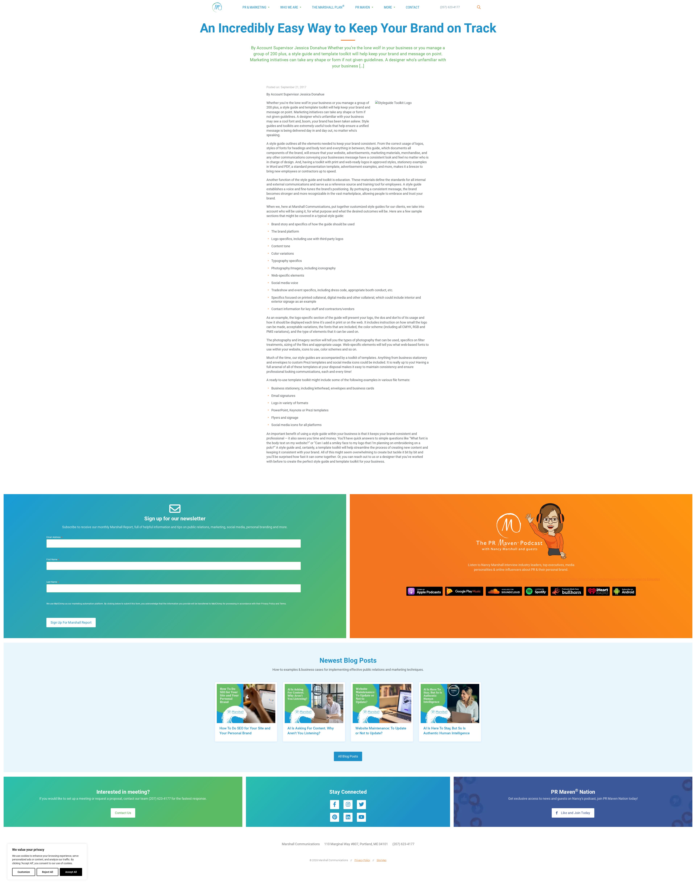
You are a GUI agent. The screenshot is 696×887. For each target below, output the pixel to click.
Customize (24, 872)
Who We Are (289, 7)
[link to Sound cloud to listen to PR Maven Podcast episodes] (504, 591)
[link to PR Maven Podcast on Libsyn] (624, 591)
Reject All (47, 872)
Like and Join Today (575, 813)
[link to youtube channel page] (361, 817)
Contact (412, 7)
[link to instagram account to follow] (348, 804)
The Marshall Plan (328, 6)
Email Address (54, 537)
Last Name (52, 582)
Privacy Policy (362, 860)
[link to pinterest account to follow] (334, 817)
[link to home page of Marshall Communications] (217, 7)
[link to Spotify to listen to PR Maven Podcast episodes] (536, 591)
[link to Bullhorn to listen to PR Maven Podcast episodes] (567, 591)
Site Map (381, 860)
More (388, 7)
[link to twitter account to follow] (361, 804)
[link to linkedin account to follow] (348, 817)
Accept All (71, 872)
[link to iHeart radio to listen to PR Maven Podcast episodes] (598, 591)
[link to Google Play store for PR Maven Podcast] (464, 591)
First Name (52, 559)
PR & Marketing (254, 7)
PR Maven (362, 7)
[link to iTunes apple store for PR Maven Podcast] (424, 591)
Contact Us (123, 813)
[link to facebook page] (334, 804)
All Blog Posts (348, 756)
